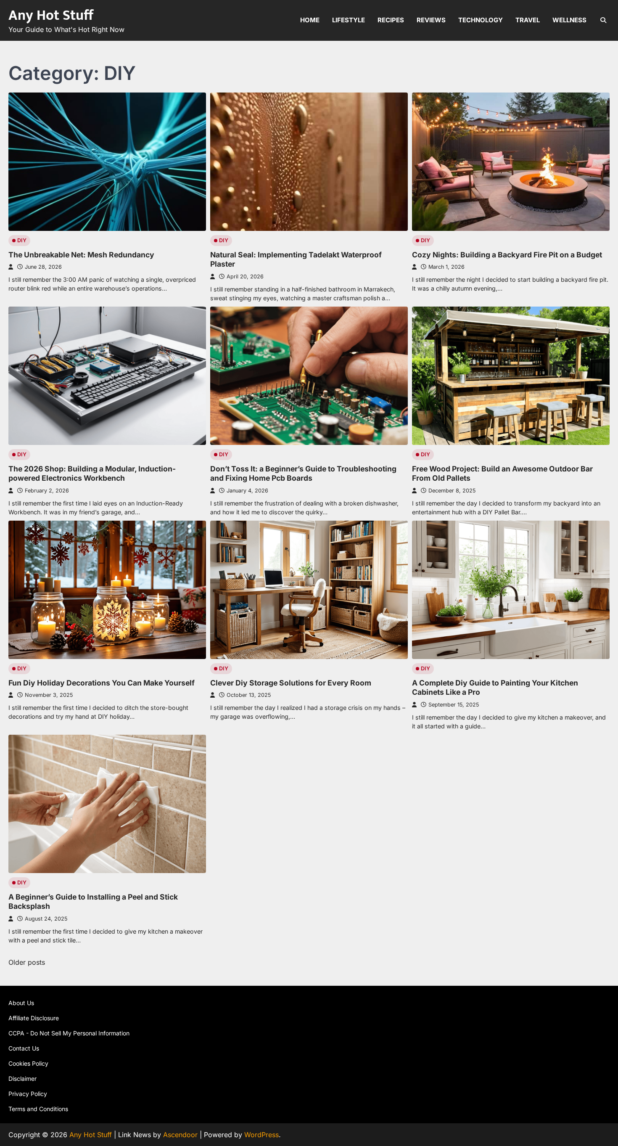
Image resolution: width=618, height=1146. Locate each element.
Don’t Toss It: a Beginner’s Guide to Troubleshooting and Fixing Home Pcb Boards (303, 473)
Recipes (391, 20)
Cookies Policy (28, 1063)
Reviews (431, 20)
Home (310, 20)
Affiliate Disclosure (33, 1018)
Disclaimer (22, 1078)
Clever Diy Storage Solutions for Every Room (290, 682)
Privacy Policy (27, 1093)
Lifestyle (348, 20)
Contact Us (23, 1048)
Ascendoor (180, 1134)
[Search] (603, 20)
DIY (21, 240)
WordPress (261, 1134)
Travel (527, 20)
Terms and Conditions (38, 1108)
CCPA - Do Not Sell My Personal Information (68, 1033)
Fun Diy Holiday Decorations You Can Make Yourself (101, 682)
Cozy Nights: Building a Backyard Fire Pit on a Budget (507, 254)
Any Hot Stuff (50, 15)
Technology (480, 20)
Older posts (26, 962)
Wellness (569, 20)
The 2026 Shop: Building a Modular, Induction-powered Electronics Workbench (92, 473)
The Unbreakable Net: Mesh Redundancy (81, 254)
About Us (21, 1002)
